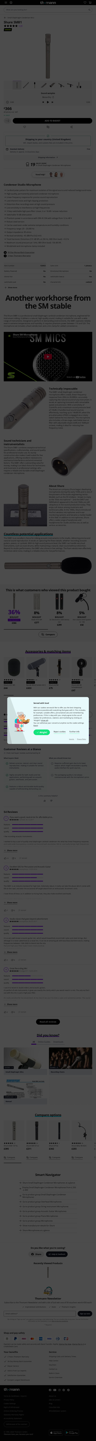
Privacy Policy (81, 739)
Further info (74, 731)
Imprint (71, 739)
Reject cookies (60, 731)
